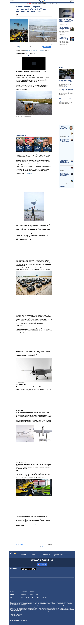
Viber (49, 524)
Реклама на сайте (23, 554)
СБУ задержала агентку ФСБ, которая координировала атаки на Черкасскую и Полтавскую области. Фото (66, 100)
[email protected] (21, 617)
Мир (28, 572)
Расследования (47, 572)
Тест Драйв (22, 585)
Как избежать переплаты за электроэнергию (66, 23)
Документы (33, 554)
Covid (37, 594)
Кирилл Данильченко (63, 136)
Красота (33, 597)
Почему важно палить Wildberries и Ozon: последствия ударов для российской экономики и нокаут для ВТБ (64, 133)
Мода (38, 597)
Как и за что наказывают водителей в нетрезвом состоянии (65, 85)
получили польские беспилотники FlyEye (35, 50)
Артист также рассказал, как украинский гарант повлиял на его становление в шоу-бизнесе (64, 42)
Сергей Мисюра (62, 183)
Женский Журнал (44, 597)
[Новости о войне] (41, 547)
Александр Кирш (62, 177)
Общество (63, 572)
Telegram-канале (37, 524)
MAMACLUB (31, 594)
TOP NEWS (61, 67)
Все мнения (62, 186)
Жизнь (37, 572)
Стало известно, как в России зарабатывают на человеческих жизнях (64, 32)
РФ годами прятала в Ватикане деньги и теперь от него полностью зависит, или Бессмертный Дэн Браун (65, 174)
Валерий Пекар (62, 170)
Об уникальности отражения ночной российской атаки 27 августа (64, 181)
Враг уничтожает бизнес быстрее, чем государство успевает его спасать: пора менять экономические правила (64, 140)
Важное (61, 6)
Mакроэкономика (32, 591)
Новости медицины (24, 594)
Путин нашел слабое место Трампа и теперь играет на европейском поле (64, 168)
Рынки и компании (24, 591)
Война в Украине (34, 3)
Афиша (22, 597)
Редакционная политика (22, 546)
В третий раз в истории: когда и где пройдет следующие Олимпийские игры (64, 161)
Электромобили (29, 585)
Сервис (41, 585)
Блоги (53, 572)
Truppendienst (29, 173)
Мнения (61, 123)
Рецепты (22, 588)
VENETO (48, 3)
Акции (36, 585)
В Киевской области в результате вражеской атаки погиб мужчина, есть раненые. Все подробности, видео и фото (66, 91)
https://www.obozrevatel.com (42, 601)
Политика (20, 572)
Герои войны (29, 3)
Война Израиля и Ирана (42, 3)
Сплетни (27, 597)
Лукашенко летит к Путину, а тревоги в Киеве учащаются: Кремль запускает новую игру (63, 127)
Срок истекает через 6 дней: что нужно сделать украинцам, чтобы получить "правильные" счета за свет (66, 20)
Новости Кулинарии (35, 588)
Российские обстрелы (53, 3)
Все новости (71, 572)
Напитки (28, 588)
